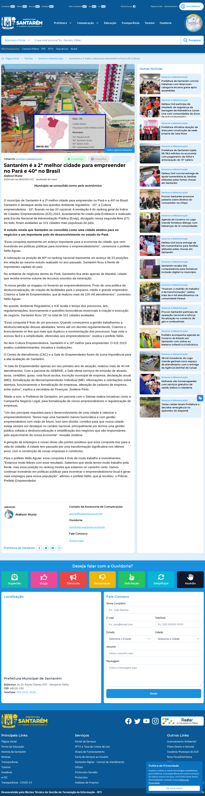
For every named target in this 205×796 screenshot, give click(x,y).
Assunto (111, 646)
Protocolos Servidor (86, 772)
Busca (34, 6)
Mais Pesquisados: (10, 48)
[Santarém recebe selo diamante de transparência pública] (193, 23)
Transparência (130, 23)
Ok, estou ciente (174, 788)
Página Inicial (12, 58)
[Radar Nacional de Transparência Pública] (182, 721)
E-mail (110, 617)
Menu (21, 6)
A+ (92, 6)
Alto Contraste (77, 6)
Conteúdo (7, 6)
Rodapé (47, 6)
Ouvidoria (166, 23)
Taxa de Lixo (62, 48)
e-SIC (4, 777)
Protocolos (81, 777)
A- (101, 6)
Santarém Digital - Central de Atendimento (99, 762)
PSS (43, 48)
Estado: (110, 632)
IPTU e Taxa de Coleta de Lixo (92, 746)
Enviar (154, 693)
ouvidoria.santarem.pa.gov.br (87, 527)
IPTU (50, 48)
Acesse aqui (76, 540)
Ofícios (79, 767)
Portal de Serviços (85, 741)
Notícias (29, 58)
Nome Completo (116, 603)
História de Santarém (13, 751)
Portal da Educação (12, 746)
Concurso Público (30, 48)
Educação (110, 23)
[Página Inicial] (21, 23)
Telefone (160, 617)
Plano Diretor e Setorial (180, 746)
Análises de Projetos (87, 782)
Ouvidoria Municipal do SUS (183, 751)
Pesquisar (195, 40)
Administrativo (170, 6)
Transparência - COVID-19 (16, 782)
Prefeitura (60, 23)
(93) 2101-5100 (26, 692)
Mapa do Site (156, 6)
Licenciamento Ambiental (181, 741)
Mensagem (112, 661)
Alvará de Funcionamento (90, 751)
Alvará (74, 48)
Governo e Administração (50, 58)
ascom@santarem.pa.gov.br (86, 513)
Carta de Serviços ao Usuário (91, 756)
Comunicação (85, 23)
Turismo (150, 23)
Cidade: (159, 632)
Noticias (6, 756)
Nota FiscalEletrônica (179, 756)
